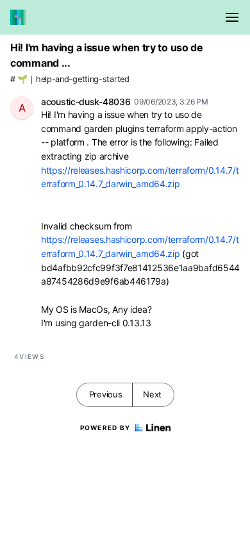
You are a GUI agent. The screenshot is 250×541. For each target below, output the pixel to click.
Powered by (105, 427)
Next (152, 394)
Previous (105, 394)
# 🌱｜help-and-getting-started (69, 79)
